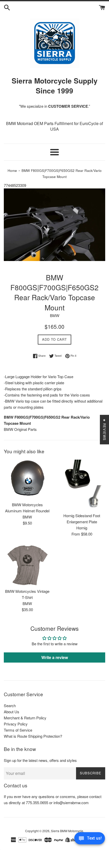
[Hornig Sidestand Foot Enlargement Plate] (81, 485)
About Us (11, 711)
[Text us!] (89, 839)
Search (10, 705)
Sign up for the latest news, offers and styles (40, 760)
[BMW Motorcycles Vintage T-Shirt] (27, 565)
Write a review (54, 657)
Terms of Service (18, 730)
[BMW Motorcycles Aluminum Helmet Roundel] (27, 479)
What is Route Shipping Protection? (33, 736)
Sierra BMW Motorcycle (67, 831)
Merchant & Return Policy (25, 717)
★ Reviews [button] (104, 430)
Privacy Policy (16, 723)
